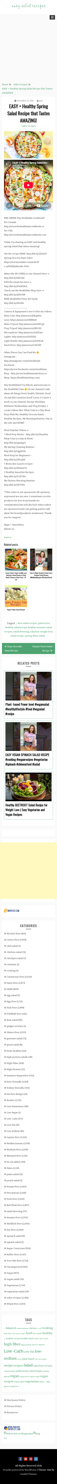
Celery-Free (13, 939)
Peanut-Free (13, 1186)
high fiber (12, 1344)
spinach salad (14, 1236)
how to (35, 1345)
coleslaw (11, 964)
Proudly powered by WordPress (19, 1470)
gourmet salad (14, 1038)
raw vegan (42, 1359)
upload (7, 1377)
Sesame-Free (13, 1217)
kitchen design (15, 1094)
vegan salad (13, 1279)
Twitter (36, 1459)
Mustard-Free (14, 1155)
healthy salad (27, 1338)
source (7, 537)
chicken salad (14, 952)
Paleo (9, 1168)
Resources (12, 1412)
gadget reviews (15, 1026)
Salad (28, 1365)
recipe (8, 1365)
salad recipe (17, 635)
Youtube (26, 1459)
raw (36, 1359)
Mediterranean (15, 1143)
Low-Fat (11, 1125)
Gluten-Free (13, 1032)
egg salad (12, 995)
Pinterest (31, 1459)
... (16, 623)
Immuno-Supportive (17, 1075)
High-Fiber (12, 1063)
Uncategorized (14, 1267)
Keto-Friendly (14, 1081)
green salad (13, 1044)
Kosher (10, 1100)
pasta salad (13, 1174)
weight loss (14, 1386)
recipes (18, 1365)
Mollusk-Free (14, 1149)
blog (5, 1438)
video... (42, 1382)
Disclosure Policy (16, 1400)
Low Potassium (15, 1106)
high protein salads (17, 1057)
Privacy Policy (14, 1406)
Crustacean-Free (15, 976)
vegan (14, 1376)
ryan (40, 101)
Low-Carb (12, 1118)
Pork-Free (12, 1199)
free (34, 1333)
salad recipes (35, 1371)
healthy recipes (13, 1338)
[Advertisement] (28, 50)
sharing (46, 1371)
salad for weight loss (41, 631)
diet (5, 1333)
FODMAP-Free (14, 1013)
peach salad (13, 1180)
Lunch (19, 1359)
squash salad (14, 1242)
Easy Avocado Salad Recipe (13, 648)
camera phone (22, 1328)
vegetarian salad (15, 1291)
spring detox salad (35, 635)
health (39, 1333)
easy (9, 1333)
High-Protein (14, 1069)
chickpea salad (15, 958)
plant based (28, 1359)
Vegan (10, 1273)
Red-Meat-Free (14, 1205)
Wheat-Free (13, 1304)
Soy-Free (11, 1229)
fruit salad (12, 1020)
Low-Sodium (13, 1131)
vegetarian (32, 1381)
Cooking (47, 1328)
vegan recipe (34, 1377)
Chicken (33, 1328)
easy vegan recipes (18, 1333)
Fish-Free (12, 1007)
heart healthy (14, 1051)
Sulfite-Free (13, 1254)
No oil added (13, 1162)
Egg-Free (11, 1001)
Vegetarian (12, 1285)
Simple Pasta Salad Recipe (42, 648)
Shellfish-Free (14, 1223)
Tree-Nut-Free (14, 1260)
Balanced (11, 1328)
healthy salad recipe (16, 627)
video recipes (28, 126)
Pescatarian (13, 1192)
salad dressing (21, 631)
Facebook (20, 1459)
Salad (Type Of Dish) (42, 1366)
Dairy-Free (12, 983)
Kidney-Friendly (15, 1088)
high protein (26, 1345)
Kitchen (41, 1345)
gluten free (44, 623)
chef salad (12, 946)
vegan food (24, 1377)
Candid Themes (28, 1474)
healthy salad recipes (41, 1339)
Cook (39, 1328)
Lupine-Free (13, 1137)
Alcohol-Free (13, 933)
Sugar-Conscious (16, 1248)
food (29, 1333)
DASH (10, 989)
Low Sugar (12, 1112)
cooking (11, 970)
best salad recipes (27, 623)
